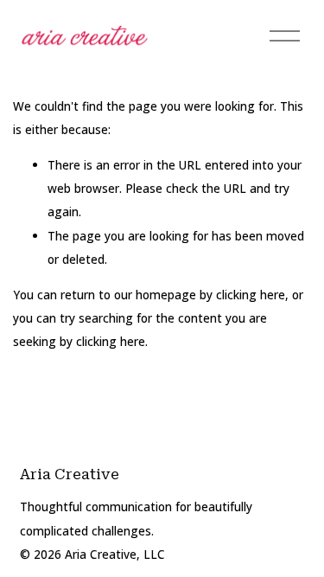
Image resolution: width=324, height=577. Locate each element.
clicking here (250, 294)
